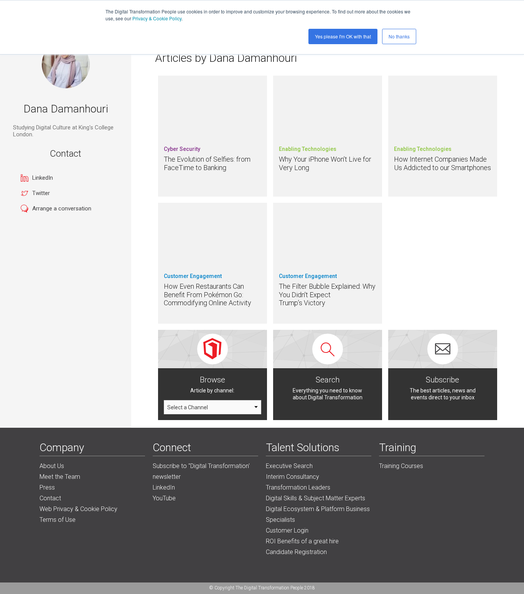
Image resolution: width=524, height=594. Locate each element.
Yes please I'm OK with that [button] (343, 36)
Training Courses (401, 466)
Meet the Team (60, 476)
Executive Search (289, 466)
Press (47, 487)
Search (327, 379)
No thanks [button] (399, 36)
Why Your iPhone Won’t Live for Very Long (325, 163)
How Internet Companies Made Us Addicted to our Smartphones (442, 163)
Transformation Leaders (298, 487)
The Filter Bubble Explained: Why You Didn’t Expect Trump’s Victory (327, 294)
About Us (52, 466)
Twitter (41, 193)
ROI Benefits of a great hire (302, 541)
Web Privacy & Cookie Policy (78, 509)
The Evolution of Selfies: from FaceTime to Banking (207, 163)
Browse (212, 379)
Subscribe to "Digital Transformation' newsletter (201, 471)
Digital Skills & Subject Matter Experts (315, 498)
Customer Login (287, 530)
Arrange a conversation (61, 208)
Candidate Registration (296, 552)
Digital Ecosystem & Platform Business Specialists (318, 514)
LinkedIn (42, 177)
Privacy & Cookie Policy (156, 18)
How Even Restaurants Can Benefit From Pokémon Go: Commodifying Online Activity (207, 294)
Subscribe (442, 379)
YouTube (164, 498)
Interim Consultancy (292, 476)
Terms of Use (58, 519)
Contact (50, 498)
